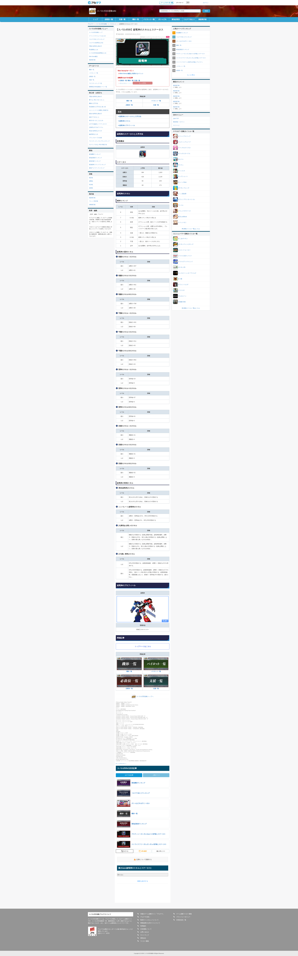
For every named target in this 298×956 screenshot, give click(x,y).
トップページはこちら (143, 646)
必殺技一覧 (109, 19)
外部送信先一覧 (181, 920)
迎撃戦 (91, 181)
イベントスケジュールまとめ (97, 36)
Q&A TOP (176, 118)
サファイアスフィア (184, 136)
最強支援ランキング (95, 161)
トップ (95, 19)
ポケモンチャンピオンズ (185, 244)
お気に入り (161, 851)
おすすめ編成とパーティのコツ (98, 124)
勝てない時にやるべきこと (96, 100)
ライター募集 (144, 941)
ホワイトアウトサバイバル (186, 199)
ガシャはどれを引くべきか (184, 41)
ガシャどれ (162, 19)
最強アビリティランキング (96, 168)
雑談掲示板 (202, 19)
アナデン (181, 165)
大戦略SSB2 (182, 302)
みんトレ (181, 159)
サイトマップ (144, 935)
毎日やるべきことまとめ (96, 120)
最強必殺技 (176, 19)
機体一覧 (135, 19)
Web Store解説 (93, 56)
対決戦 (91, 184)
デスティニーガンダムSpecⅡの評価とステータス (190, 53)
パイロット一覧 (149, 19)
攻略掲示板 (92, 204)
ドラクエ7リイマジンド (185, 261)
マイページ (176, 125)
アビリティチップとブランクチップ (99, 141)
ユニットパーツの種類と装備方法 (98, 110)
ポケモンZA (181, 267)
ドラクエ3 (181, 290)
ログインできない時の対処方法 (98, 144)
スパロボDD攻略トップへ (145, 696)
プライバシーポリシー (183, 917)
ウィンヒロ (181, 171)
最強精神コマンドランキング (97, 164)
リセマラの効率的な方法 (96, 42)
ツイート (126, 851)
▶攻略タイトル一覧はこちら (191, 229)
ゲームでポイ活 (165, 2)
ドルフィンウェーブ (184, 142)
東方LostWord (182, 216)
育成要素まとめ (93, 49)
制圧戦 (91, 177)
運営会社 (143, 938)
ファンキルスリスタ (184, 147)
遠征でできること (94, 117)
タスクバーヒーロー (184, 250)
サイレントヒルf (183, 284)
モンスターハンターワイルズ (187, 273)
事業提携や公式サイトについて (150, 923)
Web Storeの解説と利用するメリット (131, 73)
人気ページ (156, 775)
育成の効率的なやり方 (95, 130)
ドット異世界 (182, 194)
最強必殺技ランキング (95, 157)
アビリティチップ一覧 (95, 83)
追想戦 (91, 188)
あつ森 (180, 279)
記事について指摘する (144, 859)
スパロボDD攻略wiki (106, 11)
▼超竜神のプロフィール (126, 125)
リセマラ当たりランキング (96, 39)
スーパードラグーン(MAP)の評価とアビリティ (189, 62)
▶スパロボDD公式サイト (121, 763)
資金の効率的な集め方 (95, 113)
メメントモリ (182, 222)
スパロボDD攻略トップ (95, 32)
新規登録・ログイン (179, 122)
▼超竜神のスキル (124, 121)
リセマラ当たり (189, 19)
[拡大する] (143, 609)
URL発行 (144, 851)
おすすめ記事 (129, 775)
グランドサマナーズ (184, 211)
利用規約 (143, 926)
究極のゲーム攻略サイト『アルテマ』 (152, 914)
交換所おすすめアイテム (96, 127)
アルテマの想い (145, 917)
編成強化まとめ (93, 134)
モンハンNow (182, 182)
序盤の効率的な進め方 (95, 46)
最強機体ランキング (95, 154)
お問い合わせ (144, 932)
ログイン (205, 2)
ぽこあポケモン (183, 238)
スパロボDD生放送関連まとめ (97, 53)
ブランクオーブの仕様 (95, 137)
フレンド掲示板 (93, 201)
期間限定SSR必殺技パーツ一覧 (98, 86)
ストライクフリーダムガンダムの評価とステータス (191, 58)
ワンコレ (181, 205)
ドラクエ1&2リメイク (185, 256)
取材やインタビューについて (149, 920)
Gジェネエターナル (184, 153)
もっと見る (191, 75)
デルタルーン (182, 296)
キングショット (183, 176)
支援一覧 (122, 19)
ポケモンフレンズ (183, 188)
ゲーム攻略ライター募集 (184, 914)
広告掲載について (146, 929)
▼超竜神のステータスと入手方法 (129, 116)
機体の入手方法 (93, 103)
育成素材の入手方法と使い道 (97, 106)
